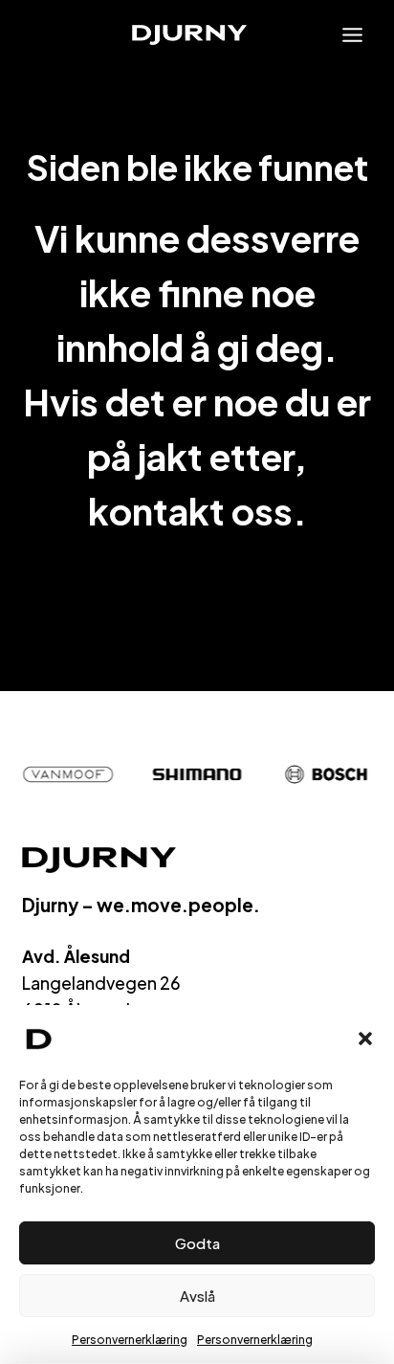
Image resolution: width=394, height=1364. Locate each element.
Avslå (197, 1295)
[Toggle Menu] (352, 35)
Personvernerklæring (129, 1339)
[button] (365, 1038)
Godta (197, 1243)
